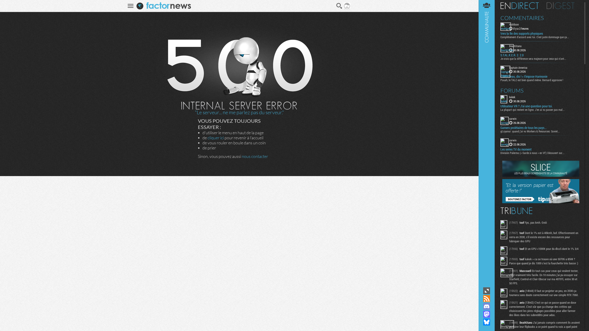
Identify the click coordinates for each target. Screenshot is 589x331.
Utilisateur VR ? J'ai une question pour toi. (526, 106)
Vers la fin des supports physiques (521, 33)
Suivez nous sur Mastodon (486, 314)
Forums (512, 90)
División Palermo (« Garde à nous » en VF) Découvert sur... (532, 153)
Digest (560, 5)
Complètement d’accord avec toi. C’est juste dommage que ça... (534, 37)
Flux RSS (486, 298)
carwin (513, 118)
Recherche (339, 6)
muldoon (514, 24)
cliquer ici (216, 137)
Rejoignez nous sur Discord (486, 306)
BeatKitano (515, 46)
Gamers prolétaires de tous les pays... (523, 128)
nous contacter (255, 156)
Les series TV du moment (515, 149)
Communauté (486, 143)
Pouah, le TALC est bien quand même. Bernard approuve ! (531, 80)
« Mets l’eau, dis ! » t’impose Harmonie (523, 76)
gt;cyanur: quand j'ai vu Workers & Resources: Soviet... (530, 131)
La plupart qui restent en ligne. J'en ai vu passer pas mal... (532, 109)
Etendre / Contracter (486, 290)
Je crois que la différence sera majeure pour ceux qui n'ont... (533, 58)
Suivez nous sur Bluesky (486, 322)
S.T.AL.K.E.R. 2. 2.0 (512, 55)
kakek (512, 97)
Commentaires (522, 17)
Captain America (518, 67)
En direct (519, 5)
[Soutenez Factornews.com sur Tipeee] (540, 202)
